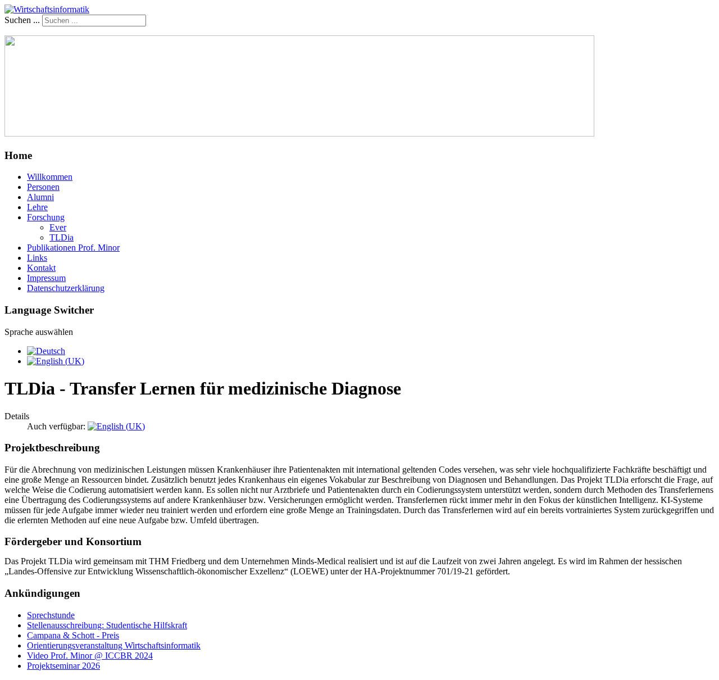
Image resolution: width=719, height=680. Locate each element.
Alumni (40, 197)
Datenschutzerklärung (65, 288)
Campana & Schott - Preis (73, 635)
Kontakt (41, 268)
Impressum (46, 278)
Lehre (37, 207)
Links (37, 257)
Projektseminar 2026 (63, 665)
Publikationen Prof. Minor (73, 247)
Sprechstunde (51, 615)
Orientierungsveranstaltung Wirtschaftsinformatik (114, 645)
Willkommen (49, 177)
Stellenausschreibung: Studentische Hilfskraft (107, 625)
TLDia (61, 237)
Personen (43, 187)
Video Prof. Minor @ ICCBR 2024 (90, 655)
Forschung (46, 217)
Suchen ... (22, 20)
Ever (57, 227)
